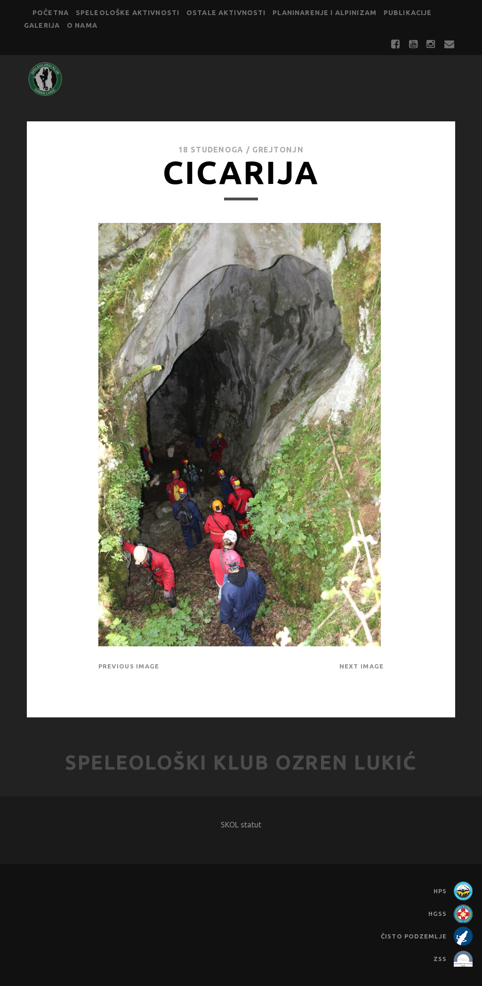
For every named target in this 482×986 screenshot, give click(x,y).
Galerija (42, 25)
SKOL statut (241, 824)
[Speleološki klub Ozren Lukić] (45, 93)
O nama (82, 25)
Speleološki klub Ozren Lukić (241, 762)
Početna (50, 12)
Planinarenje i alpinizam (325, 12)
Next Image (361, 666)
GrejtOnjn (278, 149)
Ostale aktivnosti (226, 12)
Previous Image (129, 666)
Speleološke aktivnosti (127, 12)
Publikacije (408, 12)
